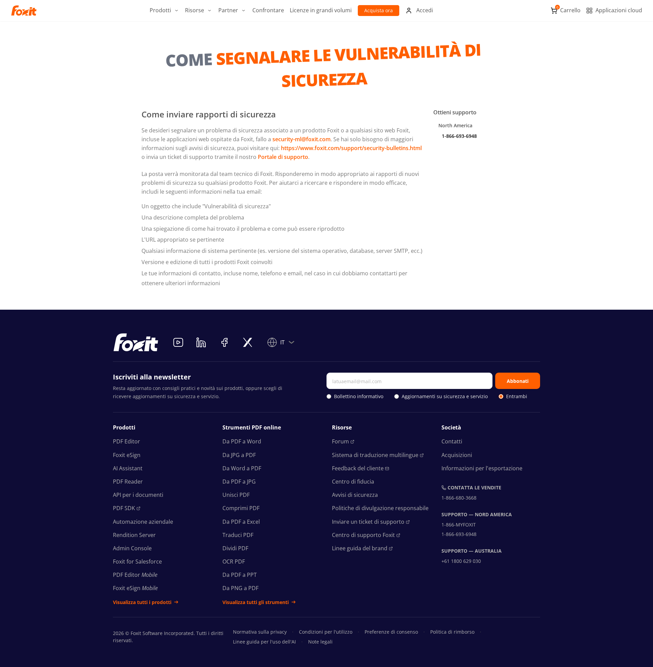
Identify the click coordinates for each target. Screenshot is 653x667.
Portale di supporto (283, 157)
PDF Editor (126, 441)
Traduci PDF (237, 535)
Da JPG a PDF (239, 455)
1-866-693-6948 (459, 136)
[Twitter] (247, 342)
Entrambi (516, 396)
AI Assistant (128, 468)
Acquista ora (378, 10)
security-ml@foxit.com (301, 139)
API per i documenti (138, 495)
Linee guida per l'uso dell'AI (264, 641)
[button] (164, 10)
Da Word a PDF (241, 468)
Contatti (451, 441)
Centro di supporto (363, 535)
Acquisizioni (456, 455)
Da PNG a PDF (240, 588)
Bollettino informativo (358, 396)
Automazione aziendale (143, 521)
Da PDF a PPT (239, 575)
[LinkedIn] (201, 342)
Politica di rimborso (452, 632)
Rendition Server (134, 535)
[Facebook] (224, 342)
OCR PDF (233, 561)
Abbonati (518, 381)
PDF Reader (128, 481)
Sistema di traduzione (375, 455)
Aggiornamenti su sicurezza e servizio (445, 396)
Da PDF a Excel (241, 521)
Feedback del (358, 468)
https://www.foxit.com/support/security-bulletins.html (351, 148)
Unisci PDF (236, 495)
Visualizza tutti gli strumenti (255, 602)
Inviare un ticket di (368, 521)
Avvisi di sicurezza (355, 495)
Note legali (320, 641)
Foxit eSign (126, 455)
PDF (124, 508)
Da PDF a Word (241, 441)
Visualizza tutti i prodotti (142, 602)
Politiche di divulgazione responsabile (380, 508)
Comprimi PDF (240, 508)
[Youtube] (178, 342)
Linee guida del (359, 548)
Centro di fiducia (353, 481)
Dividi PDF (235, 548)
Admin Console (132, 548)
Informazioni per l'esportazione (481, 468)
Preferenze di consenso (391, 632)
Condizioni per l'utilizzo (325, 632)
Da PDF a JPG (239, 481)
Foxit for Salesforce (137, 561)
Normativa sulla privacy (260, 632)
